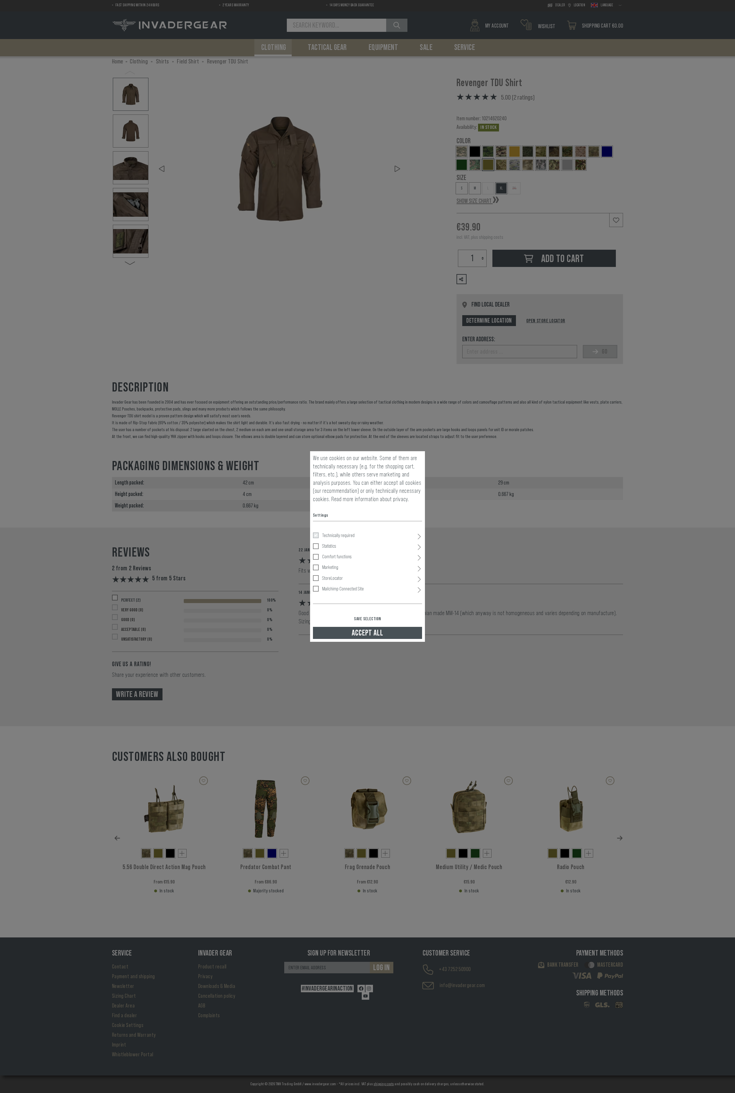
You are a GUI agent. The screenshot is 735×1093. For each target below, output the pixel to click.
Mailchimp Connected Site (343, 588)
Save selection (367, 619)
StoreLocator (332, 578)
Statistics (329, 546)
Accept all (367, 633)
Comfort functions (336, 556)
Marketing (330, 567)
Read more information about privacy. (370, 499)
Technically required (338, 535)
